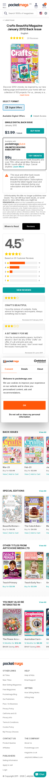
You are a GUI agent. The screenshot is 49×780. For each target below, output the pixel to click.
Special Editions (13, 490)
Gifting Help (29, 697)
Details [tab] (24, 369)
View (5, 474)
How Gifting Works (31, 693)
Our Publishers (8, 699)
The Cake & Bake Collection (33, 526)
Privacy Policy (8, 709)
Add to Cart (14, 474)
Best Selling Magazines (12, 685)
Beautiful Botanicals (12, 526)
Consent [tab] (9, 369)
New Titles (7, 680)
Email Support (30, 680)
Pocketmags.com (31, 748)
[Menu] (4, 5)
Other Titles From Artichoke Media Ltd (16, 545)
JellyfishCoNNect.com (33, 757)
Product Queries (9, 743)
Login (5, 770)
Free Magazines (9, 690)
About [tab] (40, 369)
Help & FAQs (29, 675)
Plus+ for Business (10, 704)
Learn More (18, 166)
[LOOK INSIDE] (24, 82)
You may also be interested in (13, 602)
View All (42, 432)
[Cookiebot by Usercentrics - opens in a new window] (34, 361)
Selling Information (10, 760)
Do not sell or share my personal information (24, 415)
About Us (28, 743)
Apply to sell (8, 765)
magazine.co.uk (30, 753)
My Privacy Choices (11, 732)
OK (24, 405)
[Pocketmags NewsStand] (17, 5)
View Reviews (23, 290)
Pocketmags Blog (10, 694)
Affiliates (6, 748)
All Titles (6, 675)
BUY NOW (35, 131)
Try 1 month (35, 156)
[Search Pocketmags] (5, 13)
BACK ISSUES (10, 432)
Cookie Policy (8, 727)
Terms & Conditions (11, 722)
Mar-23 (6, 467)
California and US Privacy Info (9, 715)
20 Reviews (32, 38)
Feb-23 (27, 467)
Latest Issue (9, 20)
